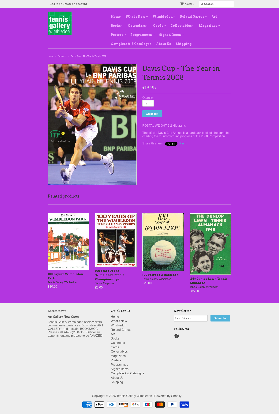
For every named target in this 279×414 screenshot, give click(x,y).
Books (116, 25)
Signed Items (170, 35)
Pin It (182, 143)
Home (116, 16)
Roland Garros (192, 16)
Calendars (137, 25)
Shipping (184, 44)
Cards (158, 25)
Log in (54, 3)
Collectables (181, 25)
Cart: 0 (189, 3)
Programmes (141, 35)
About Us (163, 44)
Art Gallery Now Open (63, 316)
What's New (135, 16)
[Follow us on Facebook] (177, 337)
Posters (117, 35)
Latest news (57, 311)
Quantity (148, 97)
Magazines (208, 25)
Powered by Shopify (167, 396)
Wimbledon (163, 16)
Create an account (74, 3)
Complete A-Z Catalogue (131, 44)
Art (214, 16)
